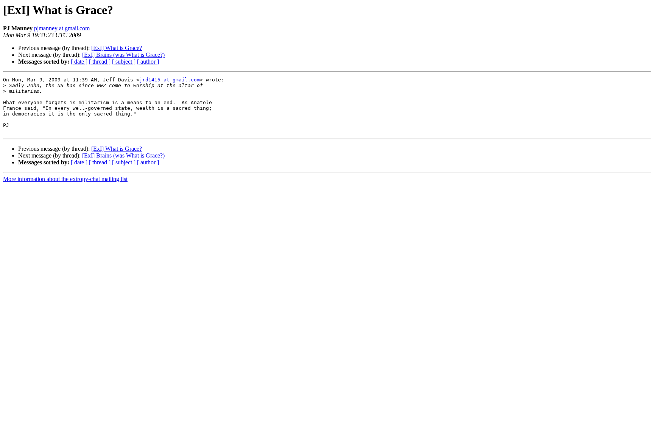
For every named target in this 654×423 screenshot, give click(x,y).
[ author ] (148, 61)
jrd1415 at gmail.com (169, 80)
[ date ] (79, 61)
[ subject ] (123, 61)
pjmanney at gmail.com (62, 28)
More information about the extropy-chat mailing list (65, 179)
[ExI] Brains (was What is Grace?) (123, 55)
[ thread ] (100, 61)
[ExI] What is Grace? (116, 48)
